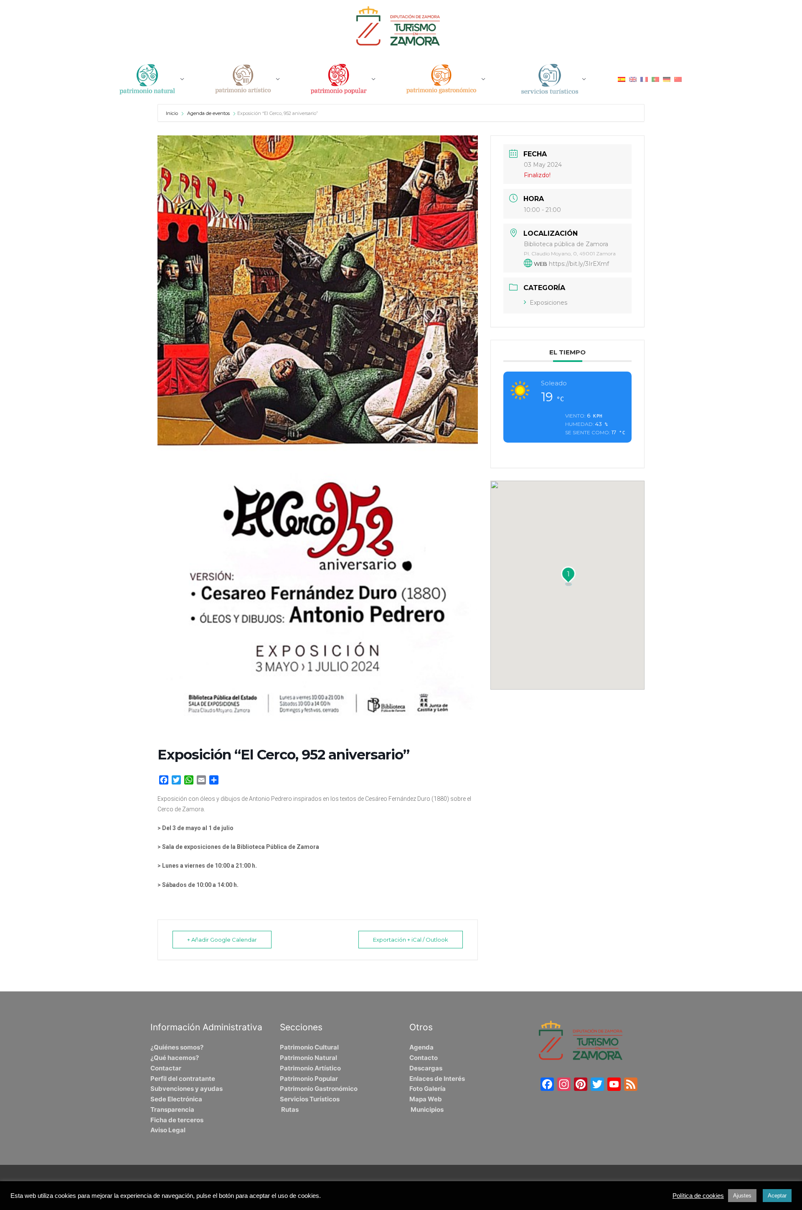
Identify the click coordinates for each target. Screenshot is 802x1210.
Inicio (172, 113)
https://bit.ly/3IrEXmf (579, 263)
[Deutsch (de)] (666, 79)
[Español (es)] (621, 79)
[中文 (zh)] (678, 79)
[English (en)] (633, 79)
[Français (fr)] (644, 79)
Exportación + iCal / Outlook (410, 939)
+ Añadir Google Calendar (222, 939)
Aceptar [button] (777, 1195)
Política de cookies (698, 1195)
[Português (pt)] (655, 79)
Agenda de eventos (208, 113)
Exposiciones (548, 302)
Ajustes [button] (742, 1195)
